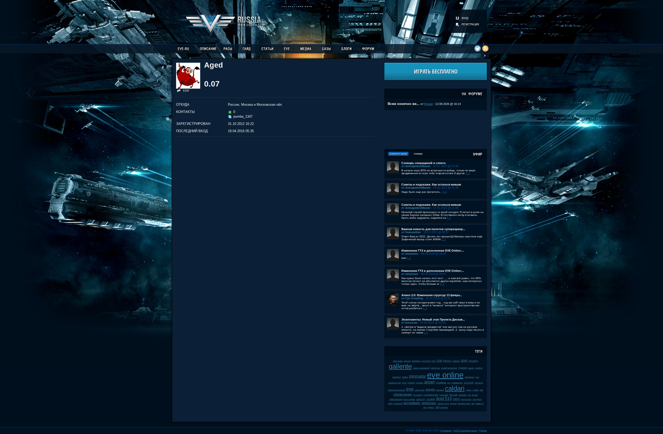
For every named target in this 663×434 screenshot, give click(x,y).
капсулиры (420, 390)
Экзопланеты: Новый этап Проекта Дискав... (433, 319)
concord (468, 382)
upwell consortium (449, 368)
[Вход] (462, 18)
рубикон (411, 383)
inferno (447, 360)
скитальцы (396, 399)
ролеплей (398, 403)
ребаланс (429, 403)
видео (430, 390)
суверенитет (457, 383)
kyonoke (419, 383)
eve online (445, 375)
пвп (472, 403)
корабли (479, 368)
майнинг (456, 361)
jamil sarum (466, 399)
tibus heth (453, 395)
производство (394, 383)
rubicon (420, 399)
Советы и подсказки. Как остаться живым (431, 184)
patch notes (398, 361)
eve (410, 389)
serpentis (463, 395)
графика (441, 382)
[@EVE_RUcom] (477, 48)
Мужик (428, 103)
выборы (444, 407)
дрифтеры (435, 368)
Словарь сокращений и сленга (423, 163)
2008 (437, 407)
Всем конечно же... (404, 104)
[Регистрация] (468, 24)
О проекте (446, 430)
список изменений (421, 368)
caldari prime (443, 403)
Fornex (483, 430)
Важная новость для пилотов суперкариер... (433, 229)
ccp (439, 360)
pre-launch (417, 395)
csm (390, 403)
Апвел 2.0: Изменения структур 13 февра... (431, 295)
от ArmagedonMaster (415, 166)
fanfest (405, 377)
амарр (471, 368)
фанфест (396, 377)
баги (433, 361)
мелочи (407, 361)
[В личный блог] (183, 92)
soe (469, 395)
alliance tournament (396, 390)
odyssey (473, 360)
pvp (448, 383)
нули (404, 383)
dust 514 (444, 398)
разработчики (464, 403)
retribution (416, 361)
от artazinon (409, 253)
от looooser (409, 322)
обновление (402, 394)
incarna (453, 403)
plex (481, 390)
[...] (468, 173)
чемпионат (469, 377)
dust (464, 360)
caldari (455, 388)
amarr (429, 382)
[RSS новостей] (485, 48)
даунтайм (443, 395)
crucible (430, 399)
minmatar (417, 376)
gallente (400, 366)
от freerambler (411, 232)
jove (477, 377)
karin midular (409, 399)
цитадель (477, 399)
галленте (478, 383)
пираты (431, 407)
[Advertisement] (435, 130)
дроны (469, 390)
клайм (476, 390)
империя (440, 390)
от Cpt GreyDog (412, 298)
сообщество (430, 394)
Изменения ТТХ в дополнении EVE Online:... (432, 250)
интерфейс (412, 403)
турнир (462, 367)
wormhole (426, 361)
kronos (475, 395)
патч (456, 399)
